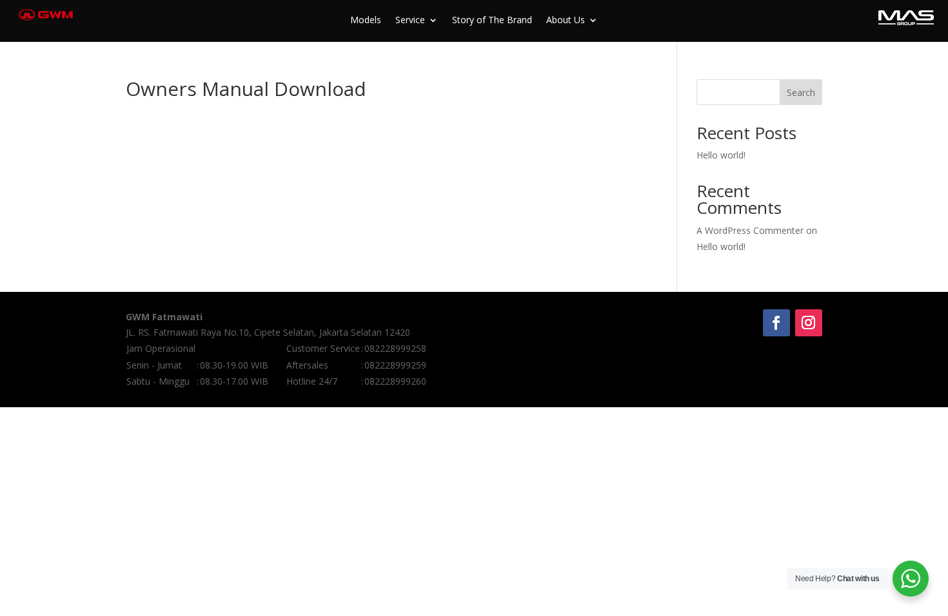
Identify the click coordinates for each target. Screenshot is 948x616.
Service (410, 20)
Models (365, 20)
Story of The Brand (492, 20)
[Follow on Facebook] (776, 322)
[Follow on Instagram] (808, 322)
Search (801, 92)
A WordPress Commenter (750, 230)
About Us (565, 20)
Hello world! (721, 155)
